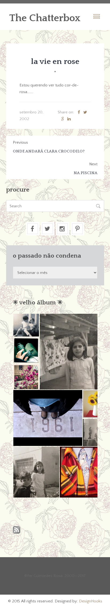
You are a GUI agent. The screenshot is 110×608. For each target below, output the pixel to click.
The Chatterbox (45, 18)
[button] (26, 325)
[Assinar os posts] (16, 530)
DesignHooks (90, 601)
